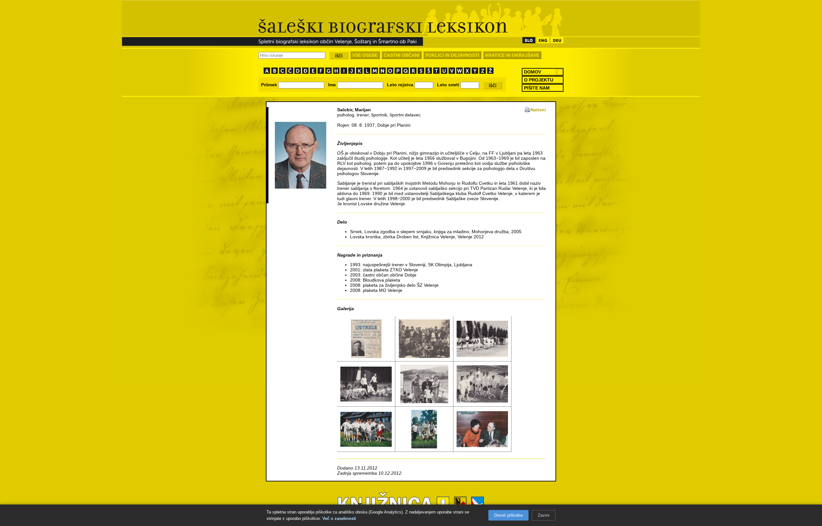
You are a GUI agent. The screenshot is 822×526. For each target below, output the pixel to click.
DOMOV (532, 71)
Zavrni (543, 515)
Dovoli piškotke (508, 515)
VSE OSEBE (365, 55)
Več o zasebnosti (339, 518)
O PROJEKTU (538, 79)
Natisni (538, 109)
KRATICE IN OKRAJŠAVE (512, 55)
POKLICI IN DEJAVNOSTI (452, 55)
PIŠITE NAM (537, 87)
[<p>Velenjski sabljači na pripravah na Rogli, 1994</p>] (366, 446)
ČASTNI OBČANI (401, 55)
